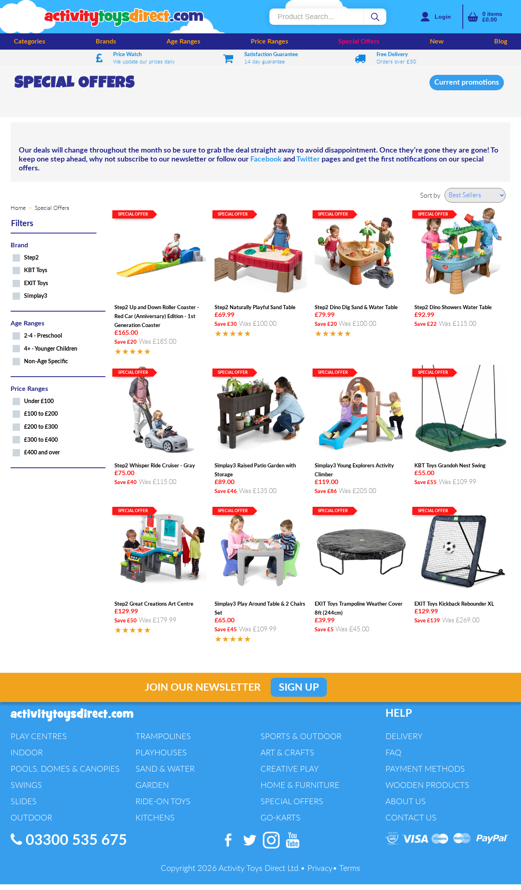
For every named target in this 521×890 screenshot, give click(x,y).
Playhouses (161, 752)
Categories (29, 41)
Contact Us (410, 817)
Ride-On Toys (163, 801)
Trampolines (163, 736)
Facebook (266, 159)
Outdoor (31, 817)
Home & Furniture (299, 784)
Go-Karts (280, 817)
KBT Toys (35, 270)
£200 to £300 (41, 427)
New (437, 41)
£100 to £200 (41, 414)
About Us (405, 801)
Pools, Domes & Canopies (65, 768)
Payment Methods (425, 768)
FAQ (393, 752)
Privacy (320, 867)
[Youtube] (292, 848)
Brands (106, 41)
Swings (26, 784)
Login (443, 16)
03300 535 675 (74, 840)
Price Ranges (269, 41)
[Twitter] (250, 848)
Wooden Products (427, 784)
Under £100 (39, 401)
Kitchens (155, 817)
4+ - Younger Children (50, 349)
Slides (24, 801)
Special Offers (358, 41)
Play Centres (39, 736)
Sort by (430, 195)
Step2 (31, 258)
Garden (152, 784)
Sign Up (299, 688)
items (492, 17)
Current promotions (466, 82)
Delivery (403, 736)
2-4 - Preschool (43, 336)
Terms (349, 867)
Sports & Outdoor (300, 736)
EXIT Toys (36, 283)
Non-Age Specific (46, 361)
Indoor (27, 752)
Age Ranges (183, 41)
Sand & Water (165, 768)
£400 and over (42, 452)
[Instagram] (271, 848)
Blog (500, 41)
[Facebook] (228, 848)
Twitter (308, 159)
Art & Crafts (287, 752)
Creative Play (289, 768)
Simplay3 (35, 296)
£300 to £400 (41, 440)
